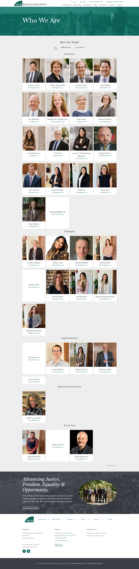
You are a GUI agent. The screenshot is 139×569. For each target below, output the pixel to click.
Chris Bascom (34, 357)
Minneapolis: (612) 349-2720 (114, 1)
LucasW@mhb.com (58, 372)
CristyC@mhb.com (34, 265)
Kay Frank (81, 119)
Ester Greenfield (57, 85)
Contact (109, 519)
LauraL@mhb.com (33, 381)
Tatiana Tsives (81, 369)
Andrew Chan (34, 85)
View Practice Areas (30, 507)
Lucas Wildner (57, 369)
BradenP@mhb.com (105, 155)
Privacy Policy (92, 563)
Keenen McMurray (58, 212)
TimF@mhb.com (58, 155)
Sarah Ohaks (57, 297)
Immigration (66, 47)
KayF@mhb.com (81, 121)
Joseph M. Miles (81, 263)
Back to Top (111, 465)
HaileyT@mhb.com (57, 265)
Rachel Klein (105, 263)
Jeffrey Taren (81, 85)
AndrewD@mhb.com (105, 372)
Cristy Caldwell (33, 263)
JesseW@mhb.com (105, 88)
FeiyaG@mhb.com (81, 192)
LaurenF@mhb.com (81, 158)
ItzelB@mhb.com (81, 299)
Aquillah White (33, 457)
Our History (103, 5)
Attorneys (69, 519)
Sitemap (99, 563)
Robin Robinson (81, 457)
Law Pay (82, 1)
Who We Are (87, 5)
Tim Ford (57, 153)
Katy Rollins (34, 224)
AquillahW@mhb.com (33, 459)
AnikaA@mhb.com (57, 192)
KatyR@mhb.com (34, 226)
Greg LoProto (57, 445)
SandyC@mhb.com (34, 287)
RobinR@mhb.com (81, 459)
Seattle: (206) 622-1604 (96, 1)
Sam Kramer (34, 190)
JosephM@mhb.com (81, 265)
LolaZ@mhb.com (34, 155)
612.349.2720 (71, 535)
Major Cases (77, 5)
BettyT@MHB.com (34, 420)
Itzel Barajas (81, 297)
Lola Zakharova (33, 153)
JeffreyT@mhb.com (81, 88)
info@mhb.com (64, 540)
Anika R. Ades (58, 190)
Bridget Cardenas (34, 331)
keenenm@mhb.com (57, 214)
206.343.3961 (61, 538)
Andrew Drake (105, 369)
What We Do (67, 5)
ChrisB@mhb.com (33, 360)
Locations (112, 5)
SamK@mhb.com (34, 192)
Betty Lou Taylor (34, 418)
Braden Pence (105, 153)
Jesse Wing (105, 85)
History (96, 519)
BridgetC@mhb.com (34, 333)
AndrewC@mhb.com (34, 88)
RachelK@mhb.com (105, 265)
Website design (77, 563)
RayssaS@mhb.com (105, 299)
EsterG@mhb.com (57, 88)
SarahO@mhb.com (57, 299)
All (55, 47)
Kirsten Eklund (105, 119)
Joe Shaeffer (33, 119)
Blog (95, 5)
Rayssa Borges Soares (105, 297)
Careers (119, 5)
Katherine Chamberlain (58, 119)
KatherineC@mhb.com (58, 121)
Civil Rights (80, 47)
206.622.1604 (68, 533)
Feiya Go (81, 190)
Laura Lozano (34, 379)
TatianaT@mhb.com (81, 372)
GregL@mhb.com (57, 447)
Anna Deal (105, 190)
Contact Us (59, 544)
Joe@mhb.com (33, 121)
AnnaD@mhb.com (105, 192)
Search (75, 2)
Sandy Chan (34, 285)
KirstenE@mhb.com (105, 121)
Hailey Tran (58, 263)
